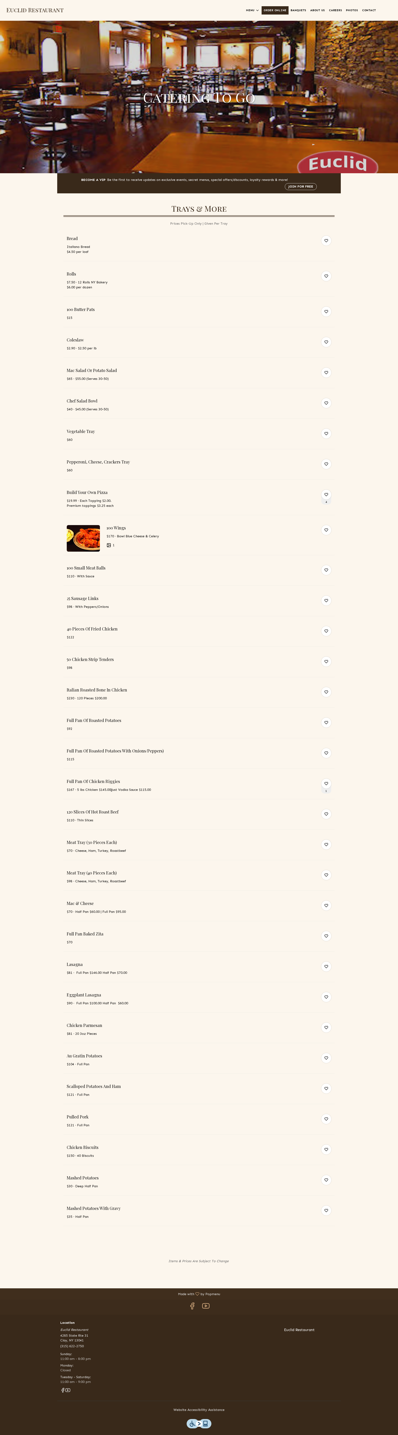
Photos (352, 10)
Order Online (275, 10)
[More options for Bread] (326, 241)
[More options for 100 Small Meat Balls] (326, 570)
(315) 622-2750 (72, 1346)
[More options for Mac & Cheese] (326, 906)
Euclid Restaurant (298, 1331)
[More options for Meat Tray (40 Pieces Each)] (326, 875)
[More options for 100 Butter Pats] (326, 312)
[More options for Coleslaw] (326, 342)
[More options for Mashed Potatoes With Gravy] (326, 1211)
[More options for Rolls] (326, 276)
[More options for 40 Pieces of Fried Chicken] (326, 631)
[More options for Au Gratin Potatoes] (326, 1058)
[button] (253, 10)
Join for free (300, 186)
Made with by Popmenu (111, 1294)
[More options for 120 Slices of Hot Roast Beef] (326, 814)
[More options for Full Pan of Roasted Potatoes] (326, 723)
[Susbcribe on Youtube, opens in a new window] (206, 1307)
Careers (335, 10)
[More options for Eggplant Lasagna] (326, 997)
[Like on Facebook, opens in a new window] (192, 1307)
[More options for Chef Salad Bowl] (326, 403)
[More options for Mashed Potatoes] (326, 1180)
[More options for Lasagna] (326, 967)
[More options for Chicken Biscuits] (326, 1150)
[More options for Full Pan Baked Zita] (326, 936)
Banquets (298, 10)
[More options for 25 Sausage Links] (326, 601)
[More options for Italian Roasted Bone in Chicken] (326, 692)
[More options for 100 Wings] (326, 530)
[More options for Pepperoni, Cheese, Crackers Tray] (326, 464)
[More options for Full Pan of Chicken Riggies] (326, 784)
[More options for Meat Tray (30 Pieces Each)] (326, 845)
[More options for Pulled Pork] (326, 1119)
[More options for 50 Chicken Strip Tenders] (326, 662)
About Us (317, 10)
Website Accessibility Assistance (199, 1410)
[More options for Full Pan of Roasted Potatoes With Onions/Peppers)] (326, 753)
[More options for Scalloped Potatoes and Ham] (326, 1089)
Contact (369, 10)
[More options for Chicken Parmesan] (326, 1028)
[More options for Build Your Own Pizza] (326, 495)
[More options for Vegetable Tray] (326, 434)
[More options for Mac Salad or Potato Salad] (326, 373)
